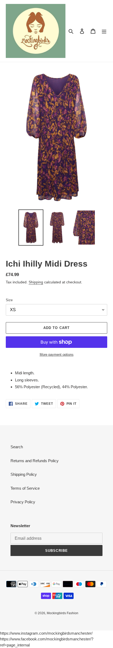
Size (9, 300)
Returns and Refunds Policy (35, 460)
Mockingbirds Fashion (62, 613)
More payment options (57, 355)
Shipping (36, 282)
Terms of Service (25, 488)
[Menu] (104, 31)
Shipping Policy (24, 474)
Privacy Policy (23, 502)
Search (17, 447)
